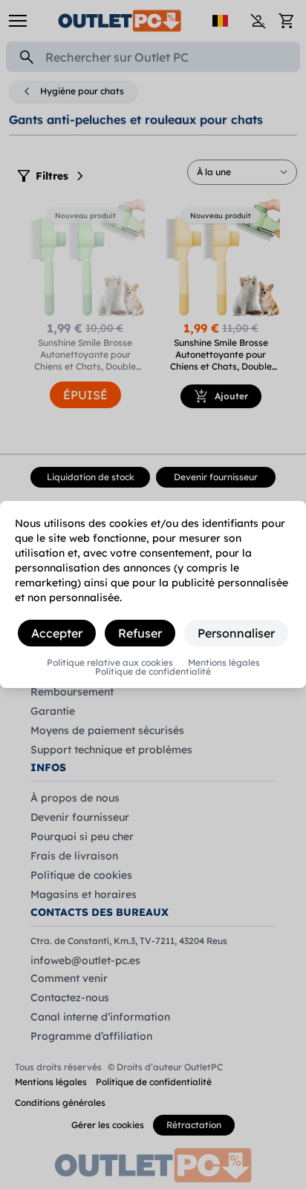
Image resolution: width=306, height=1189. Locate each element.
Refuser (140, 633)
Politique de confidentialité (153, 671)
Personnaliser (236, 633)
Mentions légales (224, 662)
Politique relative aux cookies (110, 662)
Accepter (56, 633)
